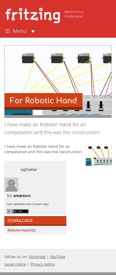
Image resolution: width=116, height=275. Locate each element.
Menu (20, 31)
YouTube (57, 256)
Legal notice (15, 264)
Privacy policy (42, 264)
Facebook (37, 256)
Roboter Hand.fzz (22, 230)
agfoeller (29, 170)
